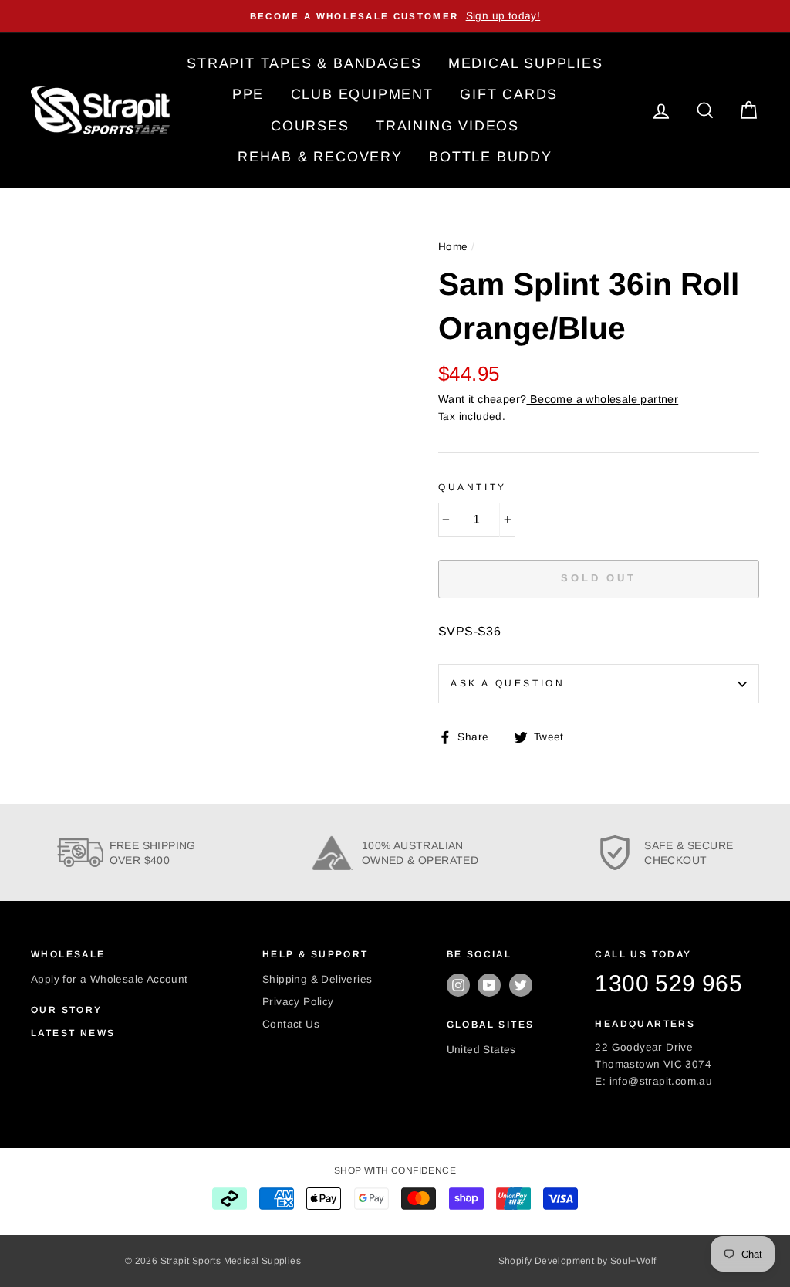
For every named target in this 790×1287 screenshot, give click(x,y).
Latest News (73, 1033)
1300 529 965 (668, 983)
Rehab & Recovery (320, 156)
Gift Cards (509, 94)
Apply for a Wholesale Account (109, 979)
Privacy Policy (298, 1002)
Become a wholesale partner (602, 399)
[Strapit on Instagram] (458, 985)
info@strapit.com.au (661, 1081)
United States (481, 1049)
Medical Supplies (525, 63)
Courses (310, 126)
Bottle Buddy (490, 156)
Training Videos (447, 126)
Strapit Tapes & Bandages (304, 63)
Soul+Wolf (633, 1260)
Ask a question (508, 683)
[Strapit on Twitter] (520, 985)
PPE (248, 94)
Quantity (472, 487)
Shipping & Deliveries (317, 979)
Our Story (67, 1009)
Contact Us (290, 1024)
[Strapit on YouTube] (489, 985)
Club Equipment (362, 94)
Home (453, 246)
